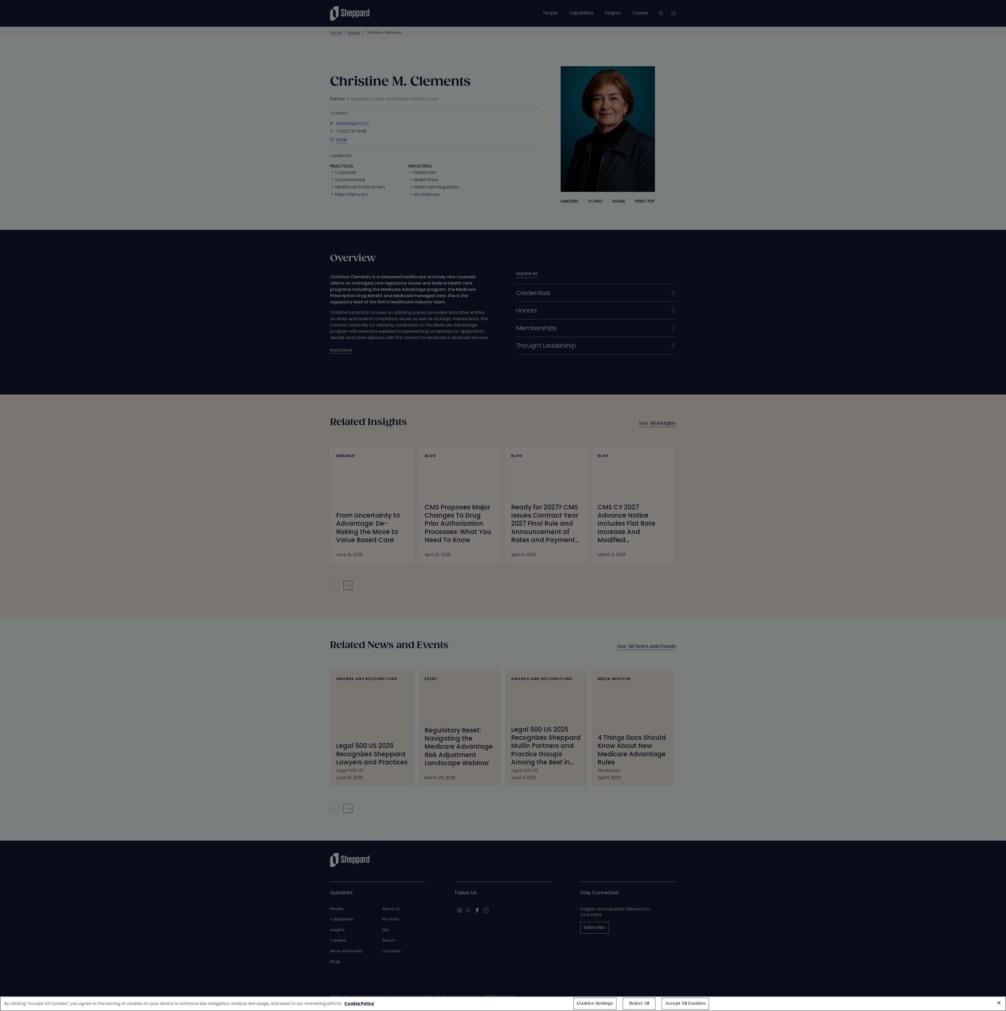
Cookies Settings (595, 1003)
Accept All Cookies (685, 1003)
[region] (503, 1003)
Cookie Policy (359, 1004)
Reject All (639, 1003)
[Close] (999, 1003)
